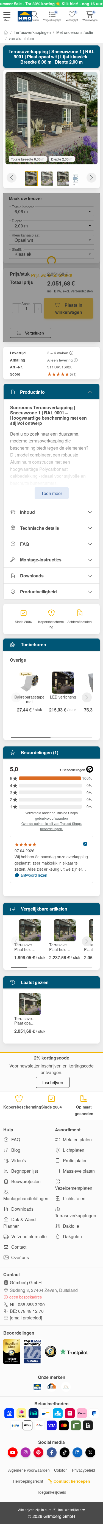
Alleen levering (60, 360)
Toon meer (51, 493)
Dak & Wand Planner (19, 1222)
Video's (18, 1160)
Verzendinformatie (28, 1236)
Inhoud (27, 512)
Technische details (39, 528)
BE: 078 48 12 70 (27, 1311)
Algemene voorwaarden (29, 1470)
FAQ (24, 544)
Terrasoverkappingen (32, 32)
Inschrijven (52, 1082)
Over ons (19, 1257)
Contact (18, 1247)
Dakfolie (70, 1226)
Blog (15, 1150)
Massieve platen (78, 1171)
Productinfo (32, 392)
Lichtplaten (73, 1150)
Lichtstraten (73, 1198)
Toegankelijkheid (51, 1492)
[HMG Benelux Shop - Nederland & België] (37, 1387)
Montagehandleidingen (25, 1198)
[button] (6, 17)
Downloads (32, 575)
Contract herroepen (71, 1481)
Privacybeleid (83, 1470)
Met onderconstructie (74, 32)
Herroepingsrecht (28, 1481)
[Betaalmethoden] (51, 1419)
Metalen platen (77, 1139)
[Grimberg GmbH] (66, 1387)
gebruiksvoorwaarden (51, 818)
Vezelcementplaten (73, 1188)
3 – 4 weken (57, 352)
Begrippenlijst (24, 1171)
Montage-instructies (41, 559)
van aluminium (21, 38)
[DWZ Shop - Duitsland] (52, 1387)
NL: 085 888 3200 (27, 1304)
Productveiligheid (38, 591)
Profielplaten (75, 1160)
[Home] (5, 32)
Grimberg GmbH (26, 1282)
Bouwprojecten (25, 1181)
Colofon (61, 1470)
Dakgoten (72, 1236)
